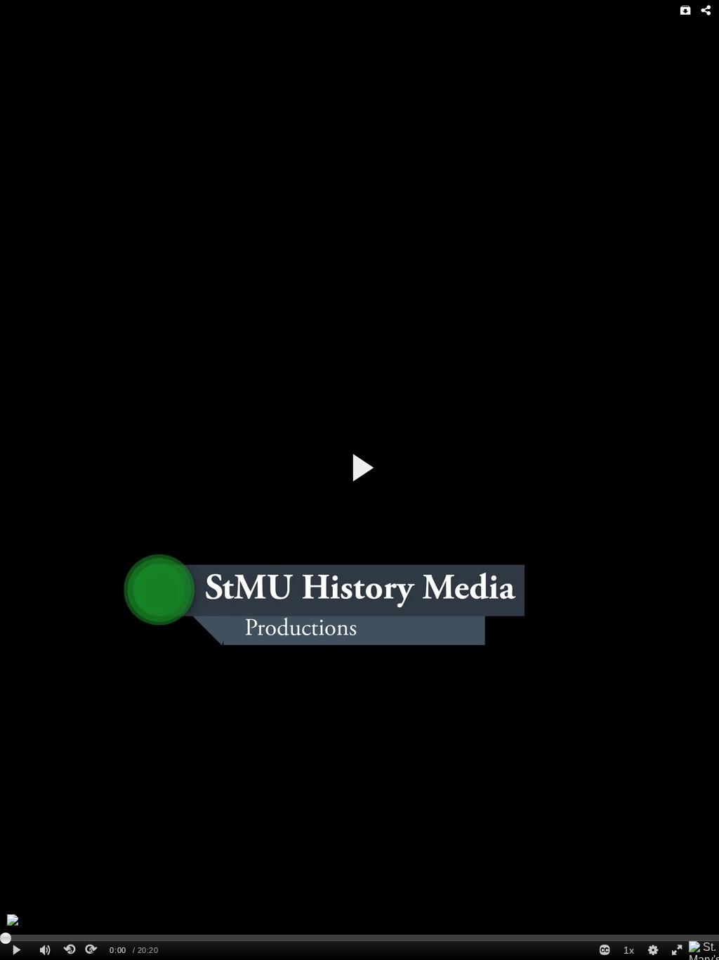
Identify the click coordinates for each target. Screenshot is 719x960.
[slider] (359, 937)
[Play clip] (16, 950)
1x (629, 950)
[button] (362, 468)
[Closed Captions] (604, 950)
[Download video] (685, 10)
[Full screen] (677, 950)
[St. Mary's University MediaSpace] (704, 950)
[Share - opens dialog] (705, 10)
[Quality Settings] (652, 950)
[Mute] (45, 950)
